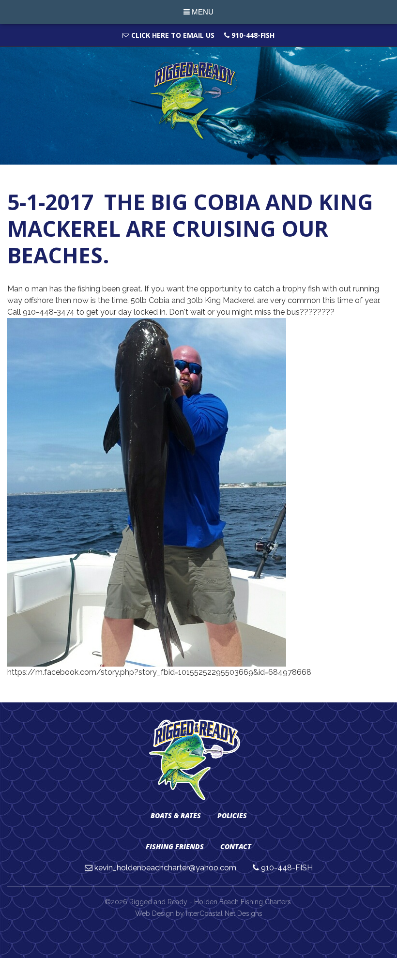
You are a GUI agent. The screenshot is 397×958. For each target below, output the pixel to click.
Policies (232, 815)
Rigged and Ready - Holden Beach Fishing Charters (198, 101)
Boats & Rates (176, 815)
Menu (202, 12)
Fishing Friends (175, 846)
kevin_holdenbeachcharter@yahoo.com (165, 867)
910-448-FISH (252, 35)
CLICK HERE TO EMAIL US (171, 35)
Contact (235, 846)
